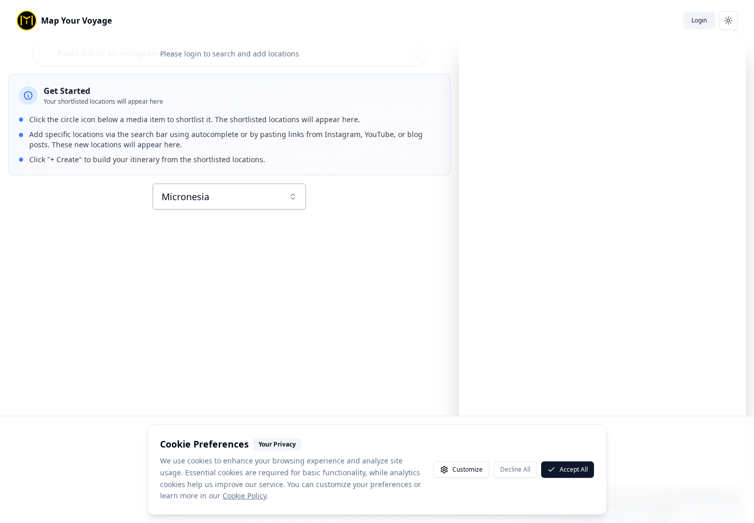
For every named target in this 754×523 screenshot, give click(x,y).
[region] (602, 264)
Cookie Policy (244, 495)
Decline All (515, 469)
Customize (467, 469)
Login (699, 20)
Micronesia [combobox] (185, 196)
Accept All (574, 469)
